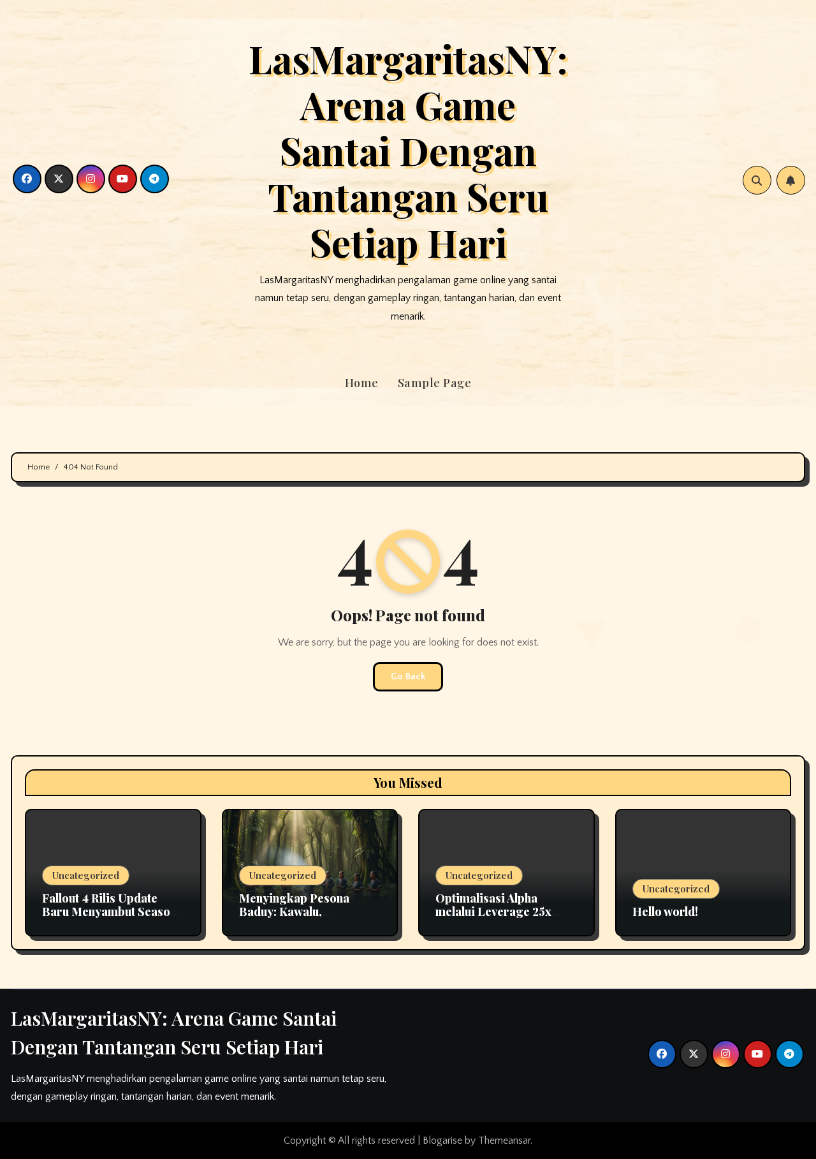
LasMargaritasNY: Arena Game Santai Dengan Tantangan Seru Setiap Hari (408, 150)
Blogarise (442, 1140)
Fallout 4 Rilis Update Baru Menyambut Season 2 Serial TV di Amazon (109, 911)
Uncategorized (85, 875)
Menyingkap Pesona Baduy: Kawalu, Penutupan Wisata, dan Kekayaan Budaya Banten (307, 918)
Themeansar (504, 1140)
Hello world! (665, 911)
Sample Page (435, 382)
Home (362, 382)
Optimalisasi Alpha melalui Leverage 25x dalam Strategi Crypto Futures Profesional (496, 918)
